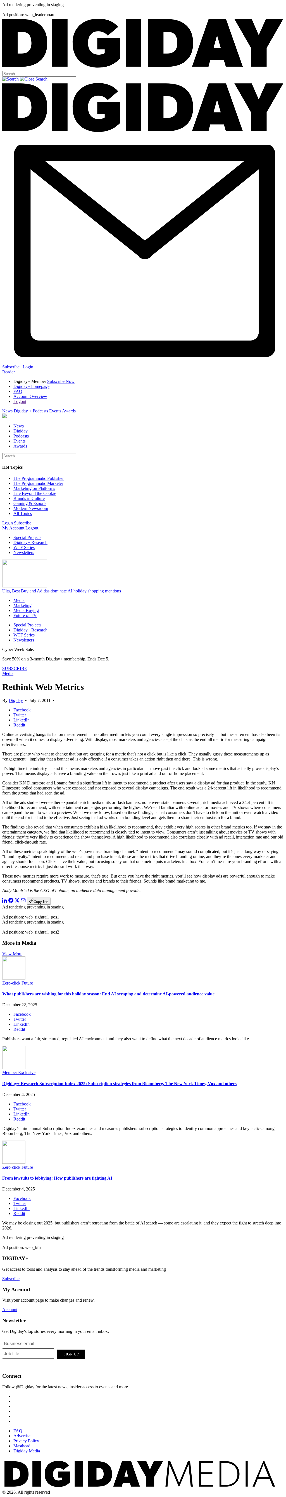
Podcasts (40, 411)
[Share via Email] (23, 901)
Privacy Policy (26, 1440)
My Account (13, 528)
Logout (19, 401)
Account (9, 1309)
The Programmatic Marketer (38, 483)
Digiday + (23, 411)
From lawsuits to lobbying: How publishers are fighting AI (57, 1178)
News (7, 411)
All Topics (22, 513)
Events (55, 411)
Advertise (21, 1435)
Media (19, 600)
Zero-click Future (17, 983)
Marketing (22, 605)
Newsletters (23, 552)
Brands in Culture (29, 498)
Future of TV (25, 615)
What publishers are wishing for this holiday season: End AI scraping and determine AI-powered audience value (108, 993)
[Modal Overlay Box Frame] (44, 1353)
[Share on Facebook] (10, 901)
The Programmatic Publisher (38, 478)
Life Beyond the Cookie (34, 493)
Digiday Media (26, 1451)
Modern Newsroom (30, 508)
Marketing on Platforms (34, 488)
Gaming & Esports (29, 503)
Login (28, 366)
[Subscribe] (143, 361)
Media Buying (26, 610)
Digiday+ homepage (31, 386)
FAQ (17, 391)
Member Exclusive (18, 1072)
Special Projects (27, 537)
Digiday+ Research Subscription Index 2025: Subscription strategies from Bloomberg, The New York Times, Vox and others (119, 1083)
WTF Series (24, 547)
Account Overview (30, 396)
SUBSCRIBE (14, 668)
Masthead (21, 1445)
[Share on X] (17, 901)
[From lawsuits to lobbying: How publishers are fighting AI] (13, 1162)
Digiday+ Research (30, 542)
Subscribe (11, 366)
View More (12, 953)
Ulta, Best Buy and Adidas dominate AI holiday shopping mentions (61, 591)
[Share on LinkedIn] (4, 901)
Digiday (16, 700)
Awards (69, 411)
